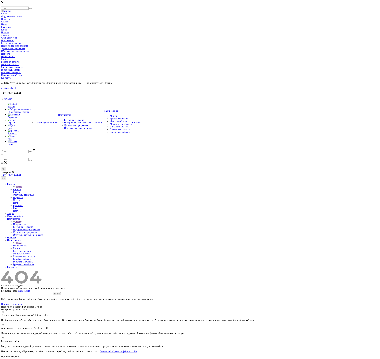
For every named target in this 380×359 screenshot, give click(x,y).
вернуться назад (9, 291)
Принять (5, 304)
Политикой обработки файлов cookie (118, 351)
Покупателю (19, 224)
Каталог (17, 189)
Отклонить (16, 304)
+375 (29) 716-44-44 (11, 175)
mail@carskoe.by (9, 88)
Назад (19, 186)
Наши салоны (20, 245)
